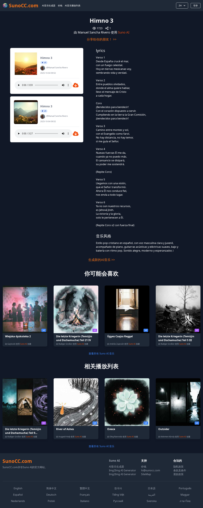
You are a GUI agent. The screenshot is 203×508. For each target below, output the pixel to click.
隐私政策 (178, 466)
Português (185, 488)
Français (85, 494)
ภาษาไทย (185, 501)
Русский (118, 501)
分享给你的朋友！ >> (101, 39)
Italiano (84, 501)
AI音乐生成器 (48, 5)
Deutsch (51, 494)
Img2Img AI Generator (122, 470)
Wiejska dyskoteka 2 (18, 336)
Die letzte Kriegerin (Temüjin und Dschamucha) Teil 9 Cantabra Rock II (23, 432)
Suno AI (123, 32)
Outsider (163, 429)
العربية (151, 494)
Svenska (152, 501)
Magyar (185, 494)
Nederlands (18, 501)
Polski (51, 501)
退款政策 (178, 474)
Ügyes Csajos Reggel (120, 336)
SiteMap (146, 474)
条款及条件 (179, 470)
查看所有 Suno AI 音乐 (101, 353)
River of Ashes (65, 429)
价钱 (60, 5)
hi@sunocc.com (150, 470)
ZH (180, 5)
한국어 (118, 488)
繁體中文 (85, 488)
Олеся (111, 429)
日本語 (151, 488)
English (18, 488)
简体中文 (51, 488)
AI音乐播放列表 (72, 5)
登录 (195, 5)
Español (18, 494)
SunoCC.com (17, 461)
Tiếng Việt (118, 494)
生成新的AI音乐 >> (101, 260)
